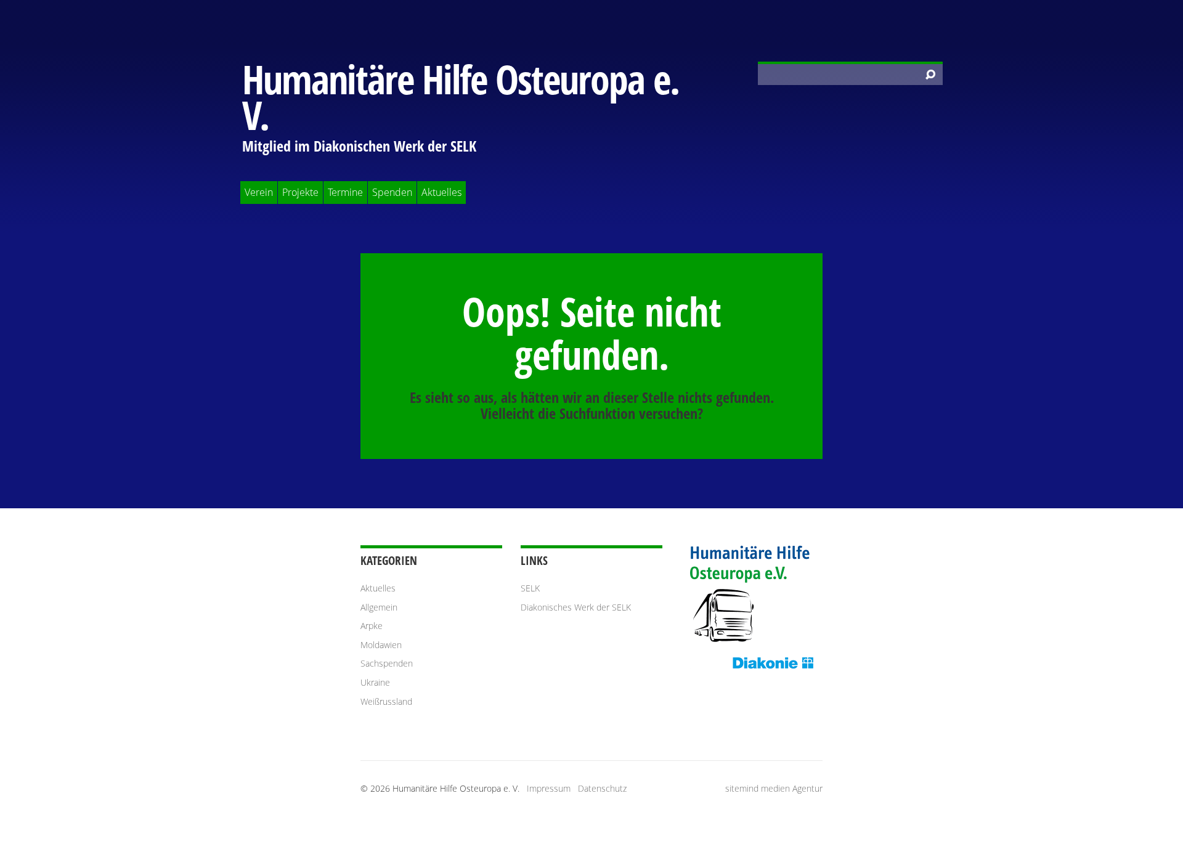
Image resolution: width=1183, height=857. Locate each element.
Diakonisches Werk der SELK (576, 607)
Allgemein (378, 607)
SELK (530, 588)
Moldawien (381, 645)
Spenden (392, 192)
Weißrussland (386, 701)
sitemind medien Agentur (774, 788)
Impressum (549, 788)
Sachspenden (386, 663)
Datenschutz (602, 788)
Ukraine (375, 682)
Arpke (371, 626)
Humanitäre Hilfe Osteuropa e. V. (460, 97)
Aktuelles (441, 192)
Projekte (300, 192)
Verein (259, 192)
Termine (345, 192)
